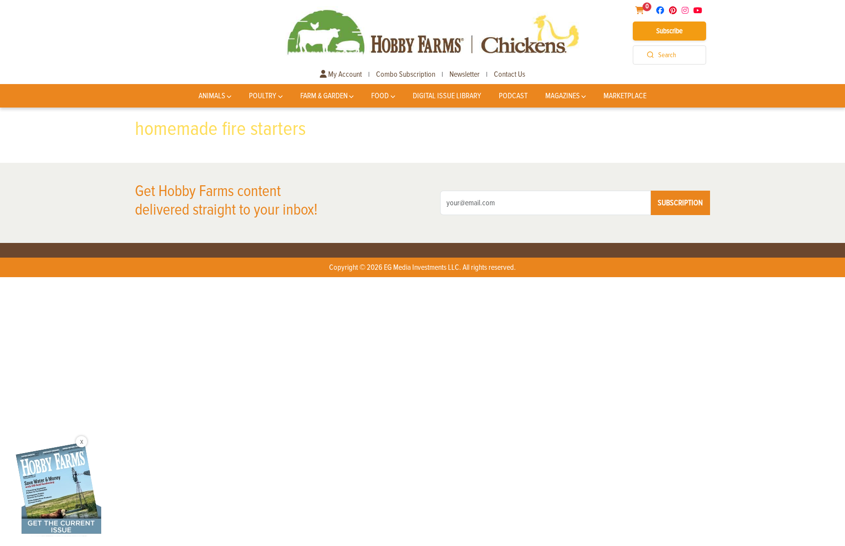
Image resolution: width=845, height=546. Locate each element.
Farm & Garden (324, 96)
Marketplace (624, 96)
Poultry (262, 96)
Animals (212, 96)
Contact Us (509, 74)
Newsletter (464, 74)
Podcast (513, 96)
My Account (344, 74)
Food (380, 96)
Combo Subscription (405, 74)
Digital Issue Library (447, 96)
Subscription (680, 203)
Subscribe (669, 30)
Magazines (562, 96)
